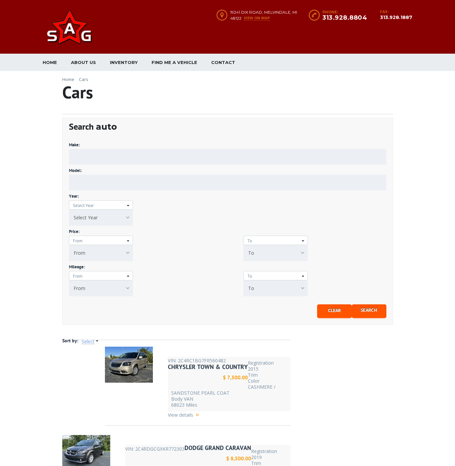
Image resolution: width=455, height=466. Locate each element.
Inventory (124, 62)
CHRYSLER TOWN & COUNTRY (208, 367)
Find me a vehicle (174, 62)
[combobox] (101, 218)
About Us (83, 62)
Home (50, 62)
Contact (223, 62)
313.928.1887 (396, 17)
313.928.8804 (344, 17)
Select (88, 341)
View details (180, 415)
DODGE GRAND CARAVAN (218, 448)
